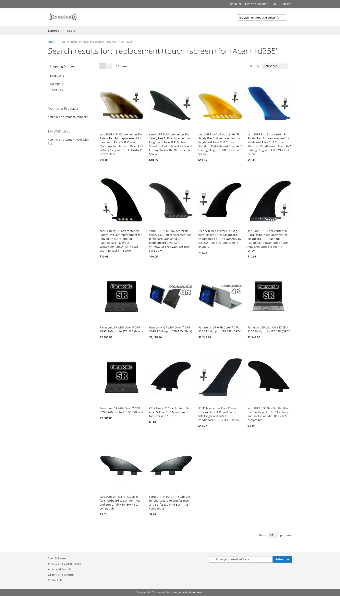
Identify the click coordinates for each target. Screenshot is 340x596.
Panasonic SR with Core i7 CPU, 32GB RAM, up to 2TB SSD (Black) (121, 410)
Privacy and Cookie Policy (64, 564)
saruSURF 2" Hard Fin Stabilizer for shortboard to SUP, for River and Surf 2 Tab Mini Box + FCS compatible (169, 502)
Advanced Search (59, 569)
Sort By (255, 66)
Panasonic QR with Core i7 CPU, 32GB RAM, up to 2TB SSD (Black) (170, 329)
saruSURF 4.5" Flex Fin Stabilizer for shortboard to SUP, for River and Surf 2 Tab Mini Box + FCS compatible (269, 414)
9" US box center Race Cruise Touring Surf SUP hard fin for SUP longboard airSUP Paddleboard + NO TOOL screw (218, 414)
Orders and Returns (61, 575)
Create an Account (255, 4)
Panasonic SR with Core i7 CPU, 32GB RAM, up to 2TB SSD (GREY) (269, 329)
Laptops (59, 84)
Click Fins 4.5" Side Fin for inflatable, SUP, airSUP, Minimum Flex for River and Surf (170, 412)
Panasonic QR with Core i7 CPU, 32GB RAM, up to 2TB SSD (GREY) (219, 329)
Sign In (232, 4)
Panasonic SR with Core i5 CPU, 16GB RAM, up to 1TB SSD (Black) (121, 329)
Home (51, 41)
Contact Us (55, 580)
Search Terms (57, 558)
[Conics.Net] (62, 17)
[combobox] (261, 17)
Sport (58, 90)
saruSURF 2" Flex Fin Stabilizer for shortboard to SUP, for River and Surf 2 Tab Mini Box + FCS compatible (120, 502)
